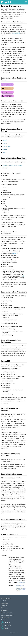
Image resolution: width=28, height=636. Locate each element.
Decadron (15, 253)
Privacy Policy (5, 617)
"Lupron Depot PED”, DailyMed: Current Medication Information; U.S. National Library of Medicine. (20, 588)
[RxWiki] (6, 2)
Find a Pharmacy (5, 598)
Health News (4, 601)
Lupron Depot (7, 146)
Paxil (22, 276)
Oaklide (5, 149)
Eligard (4, 140)
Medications (4, 603)
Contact (3, 620)
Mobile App (4, 610)
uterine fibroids (16, 33)
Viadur (4, 152)
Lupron (5, 143)
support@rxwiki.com (21, 582)
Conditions (4, 605)
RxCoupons (4, 608)
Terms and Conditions (7, 615)
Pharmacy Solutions (6, 613)
